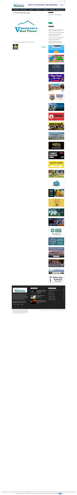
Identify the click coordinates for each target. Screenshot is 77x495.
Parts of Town (24, 9)
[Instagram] (59, 1)
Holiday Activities (51, 293)
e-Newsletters (59, 9)
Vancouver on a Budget (51, 299)
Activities (31, 9)
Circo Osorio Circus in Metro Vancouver (56, 37)
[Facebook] (58, 1)
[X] (62, 1)
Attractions (38, 9)
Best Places (16, 9)
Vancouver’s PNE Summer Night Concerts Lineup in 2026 (55, 35)
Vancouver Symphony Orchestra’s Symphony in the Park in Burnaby (55, 42)
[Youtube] (64, 1)
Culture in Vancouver (51, 294)
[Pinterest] (61, 1)
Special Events (50, 291)
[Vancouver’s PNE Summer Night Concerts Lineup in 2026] (33, 302)
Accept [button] (60, 493)
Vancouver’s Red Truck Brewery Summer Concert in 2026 (55, 39)
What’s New (52, 9)
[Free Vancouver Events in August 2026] (33, 297)
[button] (64, 10)
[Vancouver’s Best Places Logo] (29, 28)
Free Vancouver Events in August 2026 (56, 32)
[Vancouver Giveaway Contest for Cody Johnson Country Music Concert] (33, 292)
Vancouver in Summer (51, 296)
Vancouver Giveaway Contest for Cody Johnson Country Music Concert (56, 30)
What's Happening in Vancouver (53, 290)
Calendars (45, 9)
